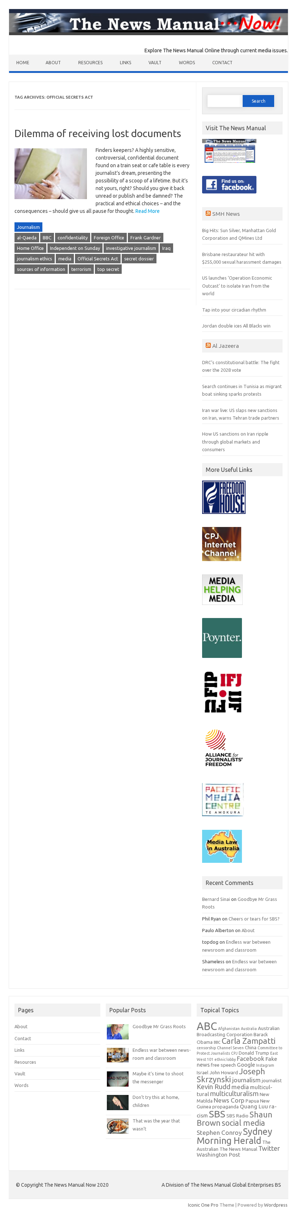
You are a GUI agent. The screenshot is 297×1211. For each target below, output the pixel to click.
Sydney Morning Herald (234, 1136)
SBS (217, 1113)
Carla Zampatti (249, 1040)
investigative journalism (131, 248)
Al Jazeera (225, 345)
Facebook (250, 1058)
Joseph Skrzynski (231, 1075)
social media (243, 1123)
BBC (47, 237)
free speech (223, 1065)
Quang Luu (254, 1106)
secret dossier (139, 258)
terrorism (81, 269)
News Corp (229, 1100)
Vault (155, 62)
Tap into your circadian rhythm (234, 309)
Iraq (166, 248)
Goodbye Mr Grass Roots (159, 1026)
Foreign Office (109, 237)
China (250, 1047)
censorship (206, 1048)
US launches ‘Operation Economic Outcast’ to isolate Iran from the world (237, 285)
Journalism (28, 227)
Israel (202, 1072)
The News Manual (238, 1149)
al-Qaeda (27, 237)
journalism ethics (34, 258)
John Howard (223, 1072)
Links (125, 62)
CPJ (234, 1053)
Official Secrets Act (98, 258)
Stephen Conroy (219, 1132)
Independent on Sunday (75, 248)
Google (246, 1065)
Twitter (269, 1148)
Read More (147, 211)
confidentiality (73, 237)
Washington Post (218, 1155)
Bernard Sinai (216, 899)
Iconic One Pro (203, 1204)
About (53, 62)
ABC (207, 1026)
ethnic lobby (225, 1059)
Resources (90, 62)
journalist (272, 1080)
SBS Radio (237, 1116)
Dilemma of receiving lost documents (97, 133)
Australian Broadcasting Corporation (238, 1031)
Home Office (30, 248)
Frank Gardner (145, 237)
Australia (249, 1028)
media (64, 258)
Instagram (265, 1065)
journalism (246, 1079)
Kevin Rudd (213, 1087)
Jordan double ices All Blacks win (236, 325)
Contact (222, 62)
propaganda (225, 1106)
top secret (108, 269)
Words (187, 62)
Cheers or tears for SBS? (254, 918)
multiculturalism (234, 1093)
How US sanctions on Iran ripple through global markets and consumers (235, 441)
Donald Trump (254, 1053)
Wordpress (276, 1204)
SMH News (226, 213)
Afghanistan (229, 1028)
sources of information (41, 269)
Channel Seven (230, 1048)
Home (22, 62)
